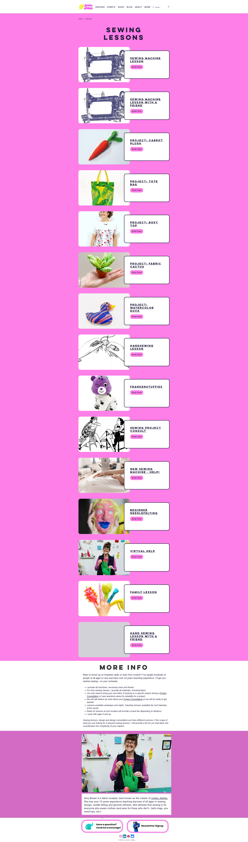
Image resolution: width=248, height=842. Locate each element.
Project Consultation (133, 699)
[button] (168, 7)
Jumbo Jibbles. (159, 798)
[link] (146, 60)
